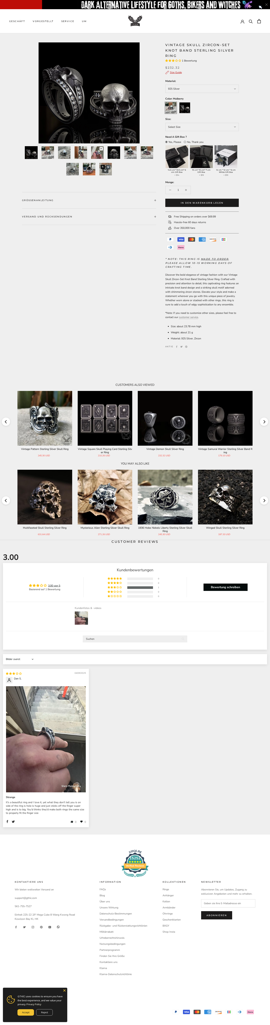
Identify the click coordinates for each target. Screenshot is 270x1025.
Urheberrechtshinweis (112, 938)
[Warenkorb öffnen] (259, 21)
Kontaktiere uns (109, 962)
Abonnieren (216, 915)
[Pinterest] (186, 347)
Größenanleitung (37, 200)
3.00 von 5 (54, 585)
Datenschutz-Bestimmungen (116, 913)
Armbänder (169, 907)
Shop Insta (169, 932)
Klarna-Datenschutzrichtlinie (116, 974)
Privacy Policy (33, 1004)
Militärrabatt (107, 932)
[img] (14, 673)
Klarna (103, 968)
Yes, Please (174, 142)
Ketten (166, 901)
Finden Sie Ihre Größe (112, 956)
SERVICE (67, 21)
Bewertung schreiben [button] (225, 587)
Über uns (105, 901)
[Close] (64, 990)
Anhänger (168, 895)
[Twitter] (181, 347)
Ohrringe (168, 913)
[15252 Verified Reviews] (135, 878)
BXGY (166, 925)
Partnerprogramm (110, 950)
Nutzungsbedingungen (112, 944)
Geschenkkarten (172, 919)
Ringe (166, 889)
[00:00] (89, 92)
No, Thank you (195, 142)
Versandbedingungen (112, 919)
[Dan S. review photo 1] (46, 739)
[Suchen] (251, 21)
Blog (102, 895)
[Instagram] (33, 927)
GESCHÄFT (17, 21)
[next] (264, 422)
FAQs (103, 889)
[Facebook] (177, 347)
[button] (173, 60)
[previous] (6, 422)
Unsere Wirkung (109, 907)
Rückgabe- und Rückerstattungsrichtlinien (123, 925)
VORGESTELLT (43, 21)
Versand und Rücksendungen (47, 216)
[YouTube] (49, 927)
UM (84, 21)
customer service (188, 317)
